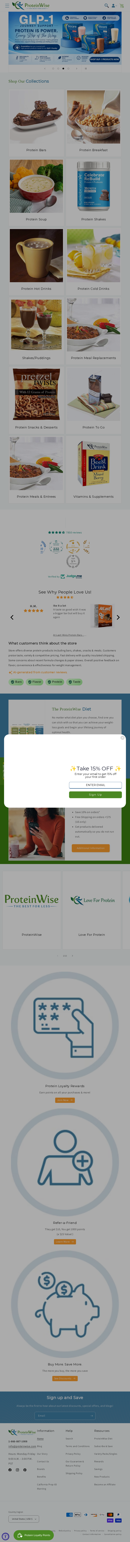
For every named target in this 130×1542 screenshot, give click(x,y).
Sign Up (95, 794)
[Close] (123, 738)
